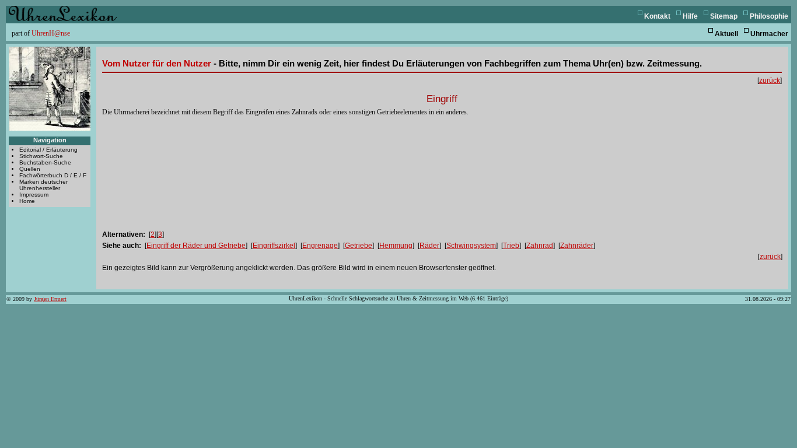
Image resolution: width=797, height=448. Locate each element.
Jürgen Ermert (50, 299)
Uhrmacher (769, 34)
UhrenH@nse (51, 33)
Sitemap (723, 16)
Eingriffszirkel (274, 246)
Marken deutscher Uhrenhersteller (43, 184)
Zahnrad (539, 246)
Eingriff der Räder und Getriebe (196, 246)
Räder (429, 246)
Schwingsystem (471, 246)
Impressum (33, 194)
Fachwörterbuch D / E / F (52, 175)
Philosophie (769, 16)
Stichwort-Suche (41, 156)
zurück (769, 80)
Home (27, 201)
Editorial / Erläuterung (48, 149)
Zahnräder (576, 246)
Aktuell (726, 34)
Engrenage (320, 246)
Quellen (29, 169)
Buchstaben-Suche (45, 162)
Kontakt (657, 16)
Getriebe (358, 246)
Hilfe (690, 16)
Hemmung (396, 246)
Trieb (511, 246)
